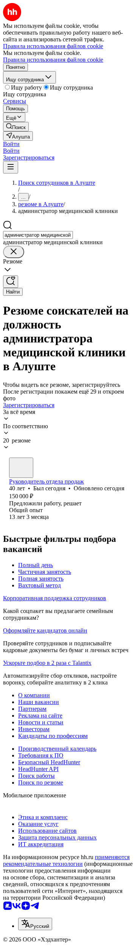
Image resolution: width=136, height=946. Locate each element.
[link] (16, 126)
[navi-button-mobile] (10, 167)
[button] (11, 144)
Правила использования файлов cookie (53, 59)
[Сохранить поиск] (10, 281)
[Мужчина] (21, 468)
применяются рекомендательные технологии (66, 860)
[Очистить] (13, 252)
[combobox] (38, 235)
